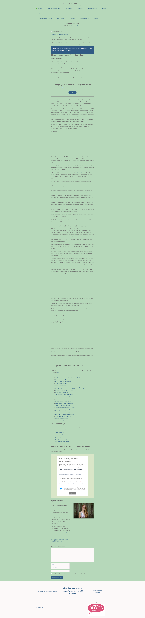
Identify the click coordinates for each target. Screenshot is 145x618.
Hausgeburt (66, 539)
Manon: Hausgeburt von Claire (61, 379)
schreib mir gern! (64, 532)
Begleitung (80, 8)
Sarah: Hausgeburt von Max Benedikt (63, 381)
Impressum (97, 592)
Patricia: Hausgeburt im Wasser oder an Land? (64, 410)
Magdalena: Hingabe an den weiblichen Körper (65, 407)
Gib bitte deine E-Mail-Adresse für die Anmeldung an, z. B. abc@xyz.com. (70, 474)
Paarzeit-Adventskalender (60, 432)
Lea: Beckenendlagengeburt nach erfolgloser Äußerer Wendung (68, 377)
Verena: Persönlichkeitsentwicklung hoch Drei (64, 396)
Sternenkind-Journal (59, 437)
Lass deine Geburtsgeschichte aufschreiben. (48, 587)
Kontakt (104, 8)
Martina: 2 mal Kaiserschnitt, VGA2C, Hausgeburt (65, 390)
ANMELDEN (72, 493)
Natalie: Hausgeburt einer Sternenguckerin (64, 403)
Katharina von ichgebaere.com (76, 25)
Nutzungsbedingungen (67, 490)
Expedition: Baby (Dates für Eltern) (62, 441)
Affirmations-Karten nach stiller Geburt (63, 439)
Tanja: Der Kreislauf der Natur (61, 418)
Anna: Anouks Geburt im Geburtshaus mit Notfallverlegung (67, 387)
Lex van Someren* (81, 172)
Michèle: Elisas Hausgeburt (60, 376)
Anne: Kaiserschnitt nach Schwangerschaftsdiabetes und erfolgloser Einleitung (71, 388)
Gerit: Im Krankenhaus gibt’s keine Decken (64, 394)
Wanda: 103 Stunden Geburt (61, 385)
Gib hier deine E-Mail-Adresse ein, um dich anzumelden (71, 469)
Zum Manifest (72, 92)
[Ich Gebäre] (39, 9)
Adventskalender (54, 539)
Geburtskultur (66, 508)
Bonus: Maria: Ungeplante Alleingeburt (63, 420)
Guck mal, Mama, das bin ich (61, 434)
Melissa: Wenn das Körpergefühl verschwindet (64, 414)
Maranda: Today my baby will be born (63, 401)
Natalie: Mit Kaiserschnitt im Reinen (62, 405)
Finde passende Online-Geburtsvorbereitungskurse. (47, 591)
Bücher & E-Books (92, 8)
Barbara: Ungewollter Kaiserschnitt (62, 383)
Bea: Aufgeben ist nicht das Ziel (61, 392)
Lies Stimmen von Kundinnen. (47, 595)
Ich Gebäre (73, 3)
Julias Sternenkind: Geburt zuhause (62, 398)
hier (58, 372)
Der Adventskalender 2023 (56, 540)
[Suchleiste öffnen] (39, 13)
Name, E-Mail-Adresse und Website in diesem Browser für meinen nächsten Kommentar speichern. (72, 573)
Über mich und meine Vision (53, 8)
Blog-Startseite (68, 8)
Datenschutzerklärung (97, 590)
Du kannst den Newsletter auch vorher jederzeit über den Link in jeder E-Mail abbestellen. (71, 484)
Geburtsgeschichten (55, 538)
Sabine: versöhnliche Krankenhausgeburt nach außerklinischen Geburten (70, 409)
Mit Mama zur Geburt (59, 436)
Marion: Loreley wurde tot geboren (62, 399)
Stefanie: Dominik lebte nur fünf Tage (63, 412)
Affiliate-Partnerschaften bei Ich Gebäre (97, 587)
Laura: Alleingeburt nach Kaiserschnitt (63, 416)
